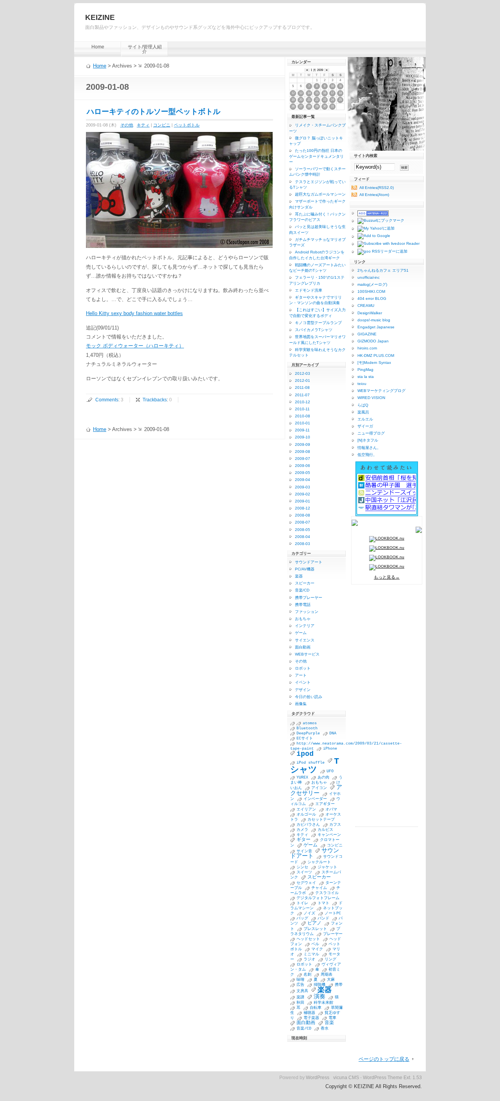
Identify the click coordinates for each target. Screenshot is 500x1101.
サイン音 (304, 851)
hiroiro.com (367, 348)
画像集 (301, 704)
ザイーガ (365, 426)
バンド (323, 918)
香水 (325, 1028)
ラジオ (309, 959)
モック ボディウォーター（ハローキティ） (135, 346)
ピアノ (314, 923)
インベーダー (315, 799)
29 (316, 106)
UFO (330, 771)
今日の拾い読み (308, 697)
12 (293, 93)
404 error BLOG (371, 298)
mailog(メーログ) (372, 284)
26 (293, 106)
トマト (323, 903)
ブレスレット (315, 929)
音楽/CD (302, 590)
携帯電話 (303, 604)
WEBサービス (307, 654)
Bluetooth (307, 728)
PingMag (365, 369)
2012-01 (302, 380)
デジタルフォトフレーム (317, 898)
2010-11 (302, 409)
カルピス (325, 830)
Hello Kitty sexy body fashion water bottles (134, 313)
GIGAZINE (367, 334)
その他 (126, 125)
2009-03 (302, 487)
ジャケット (327, 867)
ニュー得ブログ (371, 433)
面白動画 (303, 647)
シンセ (302, 867)
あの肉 (323, 777)
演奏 (319, 997)
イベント (303, 682)
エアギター (325, 804)
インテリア (304, 626)
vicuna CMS (346, 1077)
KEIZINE (100, 17)
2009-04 (302, 479)
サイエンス (304, 640)
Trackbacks (155, 400)
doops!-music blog (373, 320)
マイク (317, 949)
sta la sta (365, 376)
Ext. (407, 1077)
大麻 (331, 980)
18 (340, 93)
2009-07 (302, 458)
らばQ (362, 405)
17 (332, 93)
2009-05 (302, 472)
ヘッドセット (308, 939)
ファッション (306, 611)
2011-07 (302, 395)
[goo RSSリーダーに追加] (379, 252)
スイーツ (304, 872)
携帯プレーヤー (308, 597)
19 (293, 100)
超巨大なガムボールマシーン (320, 194)
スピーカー (304, 583)
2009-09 (302, 444)
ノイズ (309, 913)
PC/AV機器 (304, 569)
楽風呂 (363, 412)
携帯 (339, 985)
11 (340, 86)
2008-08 (302, 515)
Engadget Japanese (376, 327)
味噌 (300, 980)
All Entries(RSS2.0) (376, 187)
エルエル (365, 419)
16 (324, 93)
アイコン (319, 788)
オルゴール (306, 814)
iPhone (330, 748)
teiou (361, 383)
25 (340, 100)
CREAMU (365, 305)
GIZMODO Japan (373, 341)
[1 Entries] (293, 723)
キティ (143, 125)
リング (330, 959)
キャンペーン (329, 835)
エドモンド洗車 (308, 290)
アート (301, 675)
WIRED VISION (371, 398)
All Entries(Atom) (374, 194)
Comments (106, 400)
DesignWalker (369, 313)
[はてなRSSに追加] (370, 213)
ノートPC (333, 913)
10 (332, 86)
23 (324, 100)
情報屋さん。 (369, 447)
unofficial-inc (368, 277)
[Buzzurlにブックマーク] (378, 221)
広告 (300, 985)
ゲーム (301, 633)
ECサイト (304, 738)
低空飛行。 (367, 455)
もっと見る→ (387, 577)
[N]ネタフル (367, 440)
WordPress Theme (382, 1077)
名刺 (307, 975)
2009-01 (302, 501)
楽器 (299, 576)
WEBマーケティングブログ (381, 390)
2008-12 (302, 508)
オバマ (331, 809)
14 (309, 93)
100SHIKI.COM (371, 291)
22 (316, 100)
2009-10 (302, 437)
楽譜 (300, 997)
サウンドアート (308, 562)
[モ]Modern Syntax (374, 362)
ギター (303, 840)
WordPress (317, 1077)
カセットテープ (321, 820)
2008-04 (302, 536)
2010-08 (302, 416)
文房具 (302, 991)
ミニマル (311, 954)
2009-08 (302, 451)
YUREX (302, 777)
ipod (305, 754)
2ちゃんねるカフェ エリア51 (383, 270)
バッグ (302, 918)
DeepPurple (308, 733)
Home (97, 47)
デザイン (303, 690)
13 (300, 93)
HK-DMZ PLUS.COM (375, 355)
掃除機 (319, 985)
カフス (335, 825)
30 (324, 106)
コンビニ (161, 125)
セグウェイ (306, 883)
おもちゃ (303, 618)
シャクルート (319, 862)
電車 (332, 1018)
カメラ (302, 830)
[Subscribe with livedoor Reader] (386, 244)
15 (316, 93)
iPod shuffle (310, 763)
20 (300, 100)
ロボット (303, 668)
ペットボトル (187, 125)
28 (309, 106)
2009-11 (302, 430)
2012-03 (302, 373)
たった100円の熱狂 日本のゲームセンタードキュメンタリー (316, 156)
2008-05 (302, 529)
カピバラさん (308, 825)
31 (332, 106)
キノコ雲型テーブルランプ (318, 323)
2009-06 (302, 465)
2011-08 (302, 387)
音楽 (329, 1023)
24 (332, 100)
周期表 (326, 975)
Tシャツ (314, 766)
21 (309, 100)
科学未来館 (323, 1003)
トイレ (302, 903)
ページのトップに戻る (384, 1059)
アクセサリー (316, 790)
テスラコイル (327, 893)
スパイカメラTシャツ (313, 330)
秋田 (300, 1003)
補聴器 (309, 1013)
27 (300, 106)
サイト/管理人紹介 (145, 49)
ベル (315, 944)
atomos (310, 723)
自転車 (315, 1008)
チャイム (319, 888)
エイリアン (306, 809)
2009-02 (302, 494)
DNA (332, 733)
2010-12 (302, 402)
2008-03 (302, 544)
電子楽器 (311, 1018)
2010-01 (302, 423)
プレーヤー (333, 934)
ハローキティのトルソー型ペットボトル (153, 111)
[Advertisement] (386, 709)
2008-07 (302, 522)
